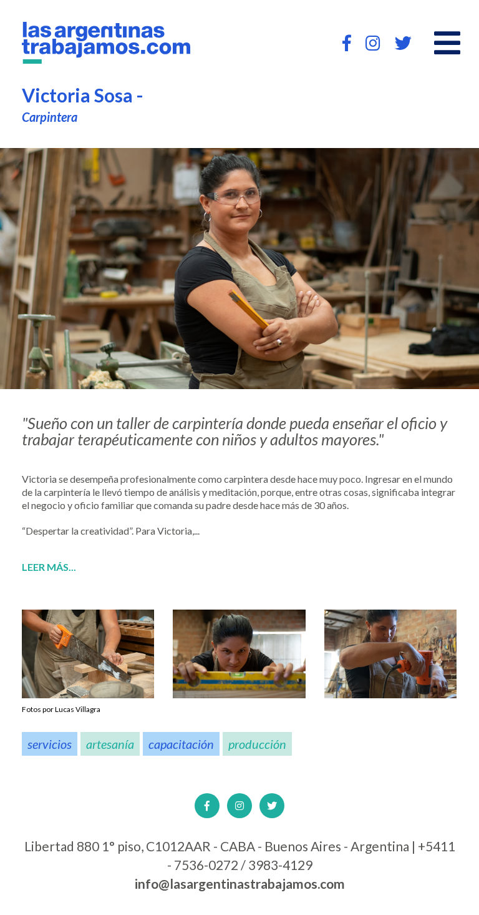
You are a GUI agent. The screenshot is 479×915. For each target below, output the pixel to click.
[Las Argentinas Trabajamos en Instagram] (372, 42)
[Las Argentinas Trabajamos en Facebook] (346, 42)
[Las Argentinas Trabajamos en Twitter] (403, 42)
